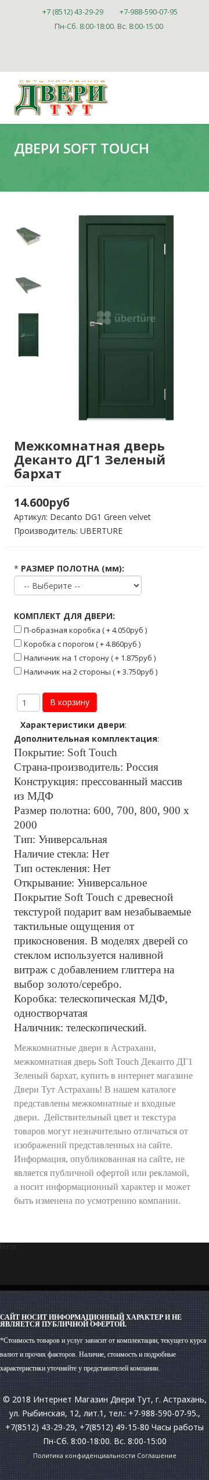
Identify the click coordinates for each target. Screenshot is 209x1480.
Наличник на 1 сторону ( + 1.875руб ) (90, 658)
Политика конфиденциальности (84, 1456)
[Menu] (190, 149)
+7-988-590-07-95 (149, 12)
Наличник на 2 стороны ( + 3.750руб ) (90, 671)
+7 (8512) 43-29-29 (72, 12)
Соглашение (156, 1456)
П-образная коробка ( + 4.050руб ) (85, 630)
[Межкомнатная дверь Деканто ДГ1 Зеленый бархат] (28, 236)
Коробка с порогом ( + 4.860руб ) (82, 644)
